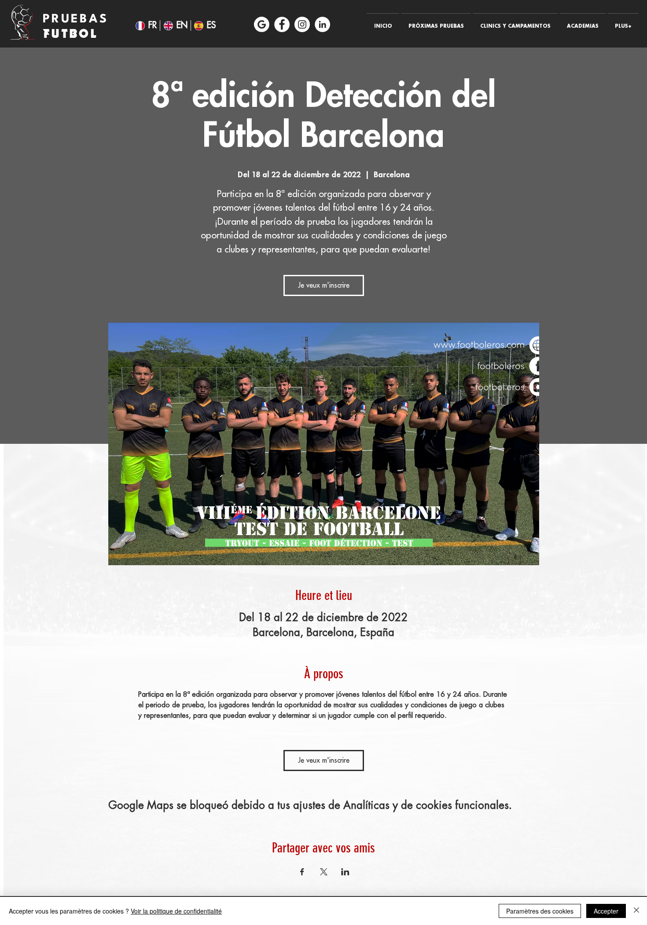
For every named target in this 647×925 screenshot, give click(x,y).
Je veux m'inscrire (323, 285)
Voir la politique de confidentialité (176, 911)
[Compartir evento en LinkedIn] (345, 871)
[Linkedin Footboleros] (322, 24)
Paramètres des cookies (539, 911)
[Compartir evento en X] (324, 871)
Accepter (606, 911)
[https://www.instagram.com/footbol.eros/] (302, 24)
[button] (436, 22)
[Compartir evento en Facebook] (302, 871)
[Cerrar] (636, 911)
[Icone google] (261, 24)
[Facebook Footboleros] (282, 24)
